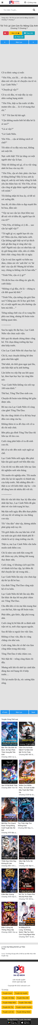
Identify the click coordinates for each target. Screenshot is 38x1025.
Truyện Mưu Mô (22, 998)
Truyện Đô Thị (8, 1007)
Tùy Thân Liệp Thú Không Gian (25, 824)
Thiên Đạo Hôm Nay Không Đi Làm (8, 862)
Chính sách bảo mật (19, 982)
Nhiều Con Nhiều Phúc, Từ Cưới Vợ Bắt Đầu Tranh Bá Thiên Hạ (26, 788)
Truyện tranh (7, 993)
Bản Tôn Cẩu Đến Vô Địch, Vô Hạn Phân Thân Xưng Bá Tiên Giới (9, 751)
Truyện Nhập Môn (9, 1003)
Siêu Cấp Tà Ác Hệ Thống (25, 862)
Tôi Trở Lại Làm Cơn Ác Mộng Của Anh (19, 25)
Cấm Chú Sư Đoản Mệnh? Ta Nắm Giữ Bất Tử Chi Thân (26, 750)
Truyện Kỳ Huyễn (21, 993)
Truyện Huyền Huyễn (23, 1007)
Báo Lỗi (15, 33)
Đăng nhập (32, 2)
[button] (25, 2)
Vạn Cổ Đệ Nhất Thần (9, 785)
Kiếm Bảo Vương (7, 894)
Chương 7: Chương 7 (19, 28)
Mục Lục (19, 42)
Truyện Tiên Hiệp (25, 1003)
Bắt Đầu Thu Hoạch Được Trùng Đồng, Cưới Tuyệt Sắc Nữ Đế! (8, 826)
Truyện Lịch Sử (8, 1012)
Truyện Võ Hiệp (8, 998)
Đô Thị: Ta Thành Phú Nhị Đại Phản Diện (27, 895)
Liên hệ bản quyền (19, 980)
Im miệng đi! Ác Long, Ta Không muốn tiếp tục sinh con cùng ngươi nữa (27, 930)
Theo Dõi (29, 33)
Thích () (19, 37)
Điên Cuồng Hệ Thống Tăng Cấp (7, 928)
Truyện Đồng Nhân (23, 1012)
